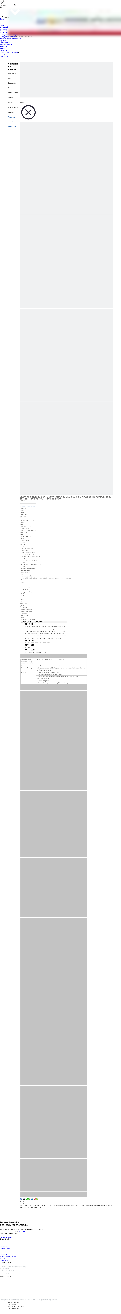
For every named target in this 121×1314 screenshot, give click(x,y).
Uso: (21, 524)
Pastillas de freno (6, 33)
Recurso (3, 46)
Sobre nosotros (5, 44)
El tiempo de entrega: (26, 592)
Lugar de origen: (25, 540)
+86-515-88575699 (13, 1302)
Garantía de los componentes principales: (32, 564)
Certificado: (23, 532)
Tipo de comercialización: (27, 552)
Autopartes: (23, 608)
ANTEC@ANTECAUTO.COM (16, 1307)
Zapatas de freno (6, 31)
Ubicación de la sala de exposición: (30, 580)
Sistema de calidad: (25, 588)
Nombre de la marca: (26, 536)
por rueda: (23, 516)
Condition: (23, 509)
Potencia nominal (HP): (27, 520)
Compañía (3, 1247)
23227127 (11, 1311)
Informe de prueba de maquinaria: (30, 556)
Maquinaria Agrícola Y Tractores (29, 1205)
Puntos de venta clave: (26, 548)
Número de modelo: (26, 611)
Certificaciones (5, 43)
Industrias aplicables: (26, 576)
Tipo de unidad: (24, 528)
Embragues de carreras (8, 37)
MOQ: (22, 600)
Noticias (3, 54)
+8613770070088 (13, 1304)
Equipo (2, 41)
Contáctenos (4, 56)
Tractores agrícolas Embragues (10, 39)
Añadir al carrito (30, 507)
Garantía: (23, 544)
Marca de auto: (24, 615)
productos (3, 27)
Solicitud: (23, 596)
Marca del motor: (25, 572)
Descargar (3, 50)
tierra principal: (24, 604)
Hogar (2, 25)
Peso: (22, 584)
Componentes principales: (27, 568)
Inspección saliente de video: (28, 560)
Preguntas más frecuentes (9, 52)
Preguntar (22, 507)
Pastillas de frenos (6, 1237)
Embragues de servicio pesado (10, 35)
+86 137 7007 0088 (13, 1309)
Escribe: (22, 513)
